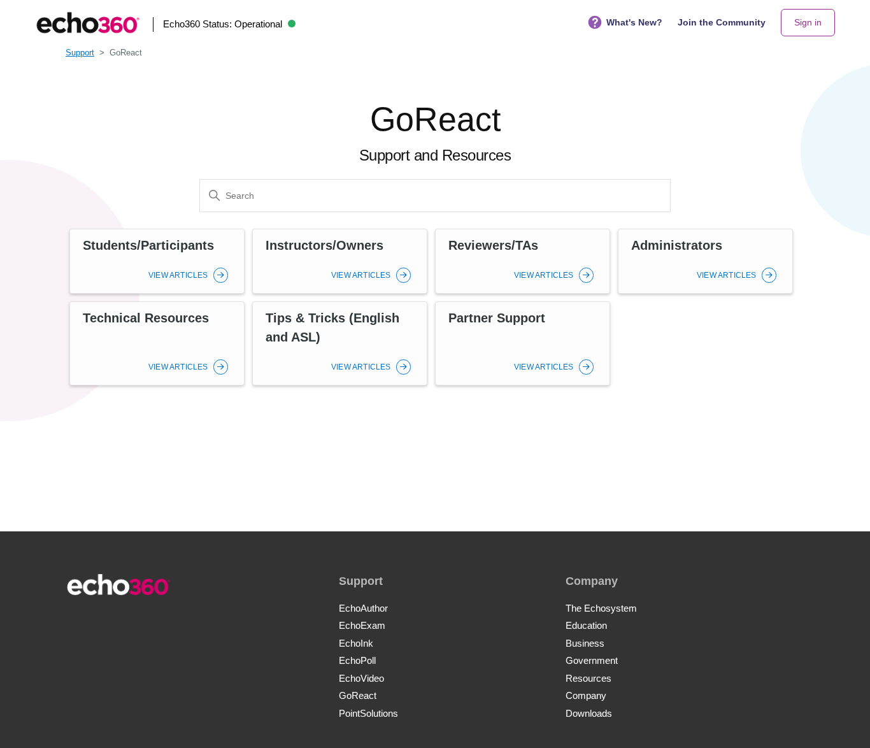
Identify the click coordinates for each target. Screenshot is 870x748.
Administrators (676, 245)
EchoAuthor (363, 608)
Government (592, 660)
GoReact (357, 695)
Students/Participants (148, 245)
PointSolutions (368, 713)
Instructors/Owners (324, 245)
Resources (588, 678)
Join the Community (722, 22)
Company (586, 695)
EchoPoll (357, 660)
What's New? (634, 22)
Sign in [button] (808, 22)
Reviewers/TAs (493, 245)
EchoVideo (361, 678)
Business (585, 643)
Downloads (589, 713)
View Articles (179, 275)
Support (80, 52)
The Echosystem (601, 608)
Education (586, 625)
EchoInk (356, 643)
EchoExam (362, 625)
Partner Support (496, 318)
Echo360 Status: (222, 23)
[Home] (88, 22)
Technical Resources (146, 318)
